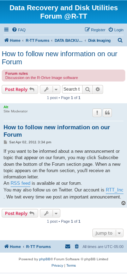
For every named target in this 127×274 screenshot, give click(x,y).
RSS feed (20, 183)
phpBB (44, 259)
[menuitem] (19, 30)
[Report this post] (97, 113)
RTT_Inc (114, 190)
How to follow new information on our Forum (59, 58)
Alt (6, 107)
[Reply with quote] (107, 113)
